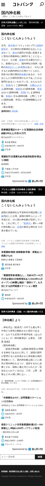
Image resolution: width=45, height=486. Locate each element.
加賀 (18, 89)
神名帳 (22, 74)
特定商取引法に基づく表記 (18, 471)
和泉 (8, 96)
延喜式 (27, 223)
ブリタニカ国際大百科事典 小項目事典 (18, 189)
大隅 (32, 85)
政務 (21, 60)
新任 (14, 53)
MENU (3, 4)
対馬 (23, 92)
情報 (36, 124)
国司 (3, 49)
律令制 (11, 45)
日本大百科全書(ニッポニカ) (13, 22)
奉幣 (23, 67)
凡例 (41, 124)
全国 (19, 227)
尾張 (39, 89)
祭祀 (8, 67)
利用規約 (4, 471)
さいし (14, 67)
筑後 (8, 85)
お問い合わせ (35, 471)
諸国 (38, 45)
